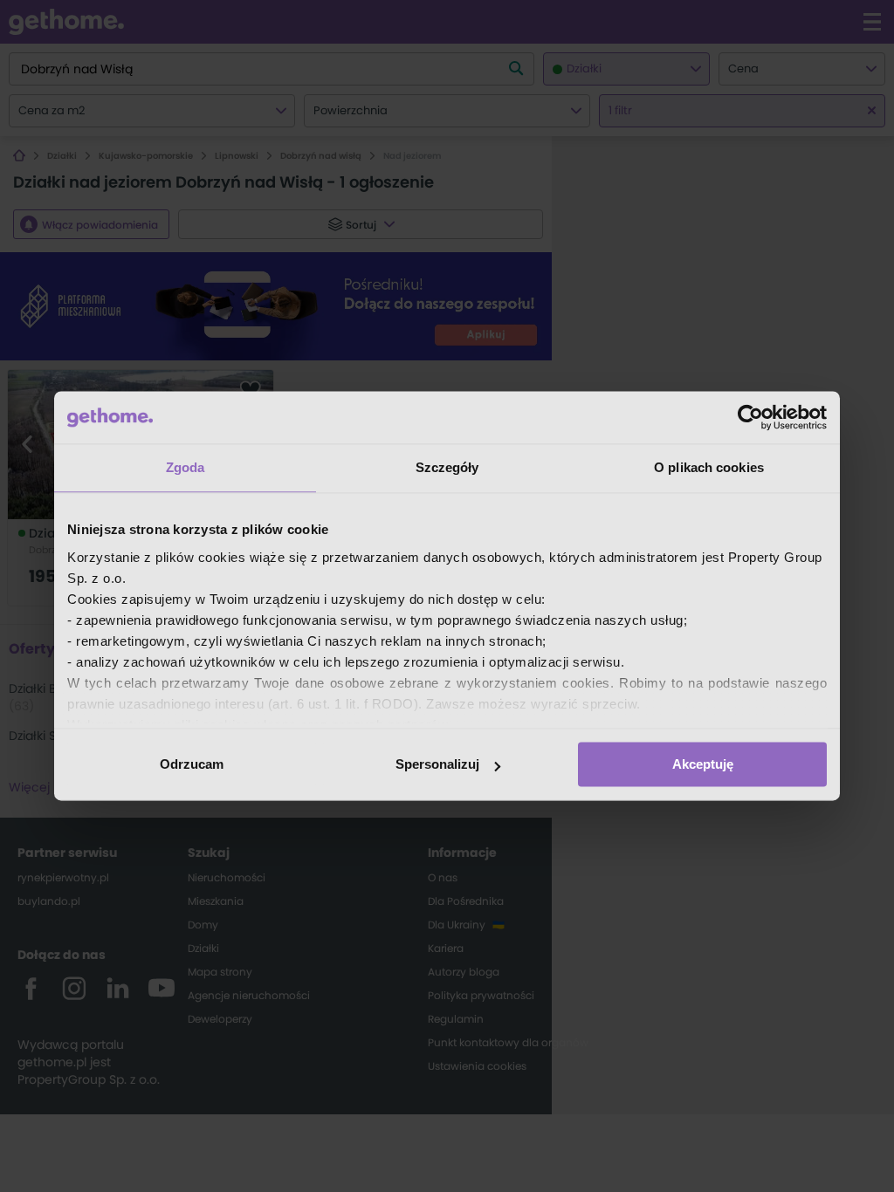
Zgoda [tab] (185, 467)
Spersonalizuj (437, 764)
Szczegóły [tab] (447, 467)
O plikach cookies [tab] (709, 467)
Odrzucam (192, 764)
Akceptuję (702, 764)
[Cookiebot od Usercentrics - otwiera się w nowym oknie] (750, 417)
